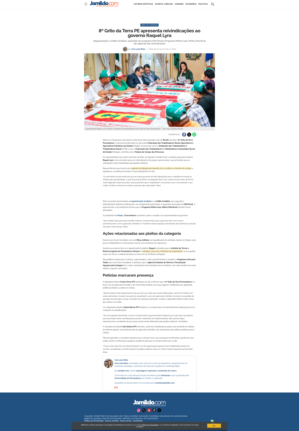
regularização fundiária (141, 201)
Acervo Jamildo (164, 4)
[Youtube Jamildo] (149, 410)
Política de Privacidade (94, 420)
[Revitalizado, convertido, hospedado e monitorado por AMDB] (212, 421)
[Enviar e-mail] (115, 387)
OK (214, 426)
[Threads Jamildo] (159, 410)
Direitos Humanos (149, 25)
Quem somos (126, 420)
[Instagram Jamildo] (139, 410)
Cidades (179, 4)
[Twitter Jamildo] (144, 410)
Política (203, 4)
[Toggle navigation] (86, 4)
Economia (191, 4)
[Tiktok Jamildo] (154, 410)
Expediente (137, 420)
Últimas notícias (143, 4)
